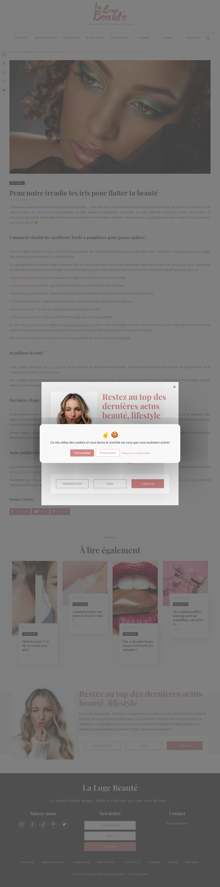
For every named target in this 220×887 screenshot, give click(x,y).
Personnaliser (108, 453)
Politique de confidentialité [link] (135, 453)
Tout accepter (82, 453)
